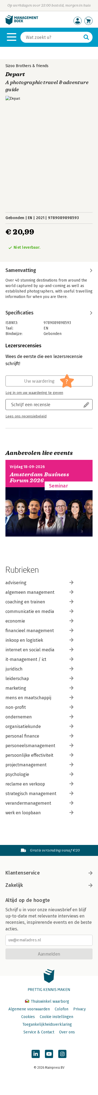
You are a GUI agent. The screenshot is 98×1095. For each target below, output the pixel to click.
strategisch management (30, 793)
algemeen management (29, 592)
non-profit (15, 707)
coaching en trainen (25, 601)
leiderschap (17, 678)
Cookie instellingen (56, 1016)
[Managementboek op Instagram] (62, 1054)
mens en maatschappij (28, 697)
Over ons (67, 1032)
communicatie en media (29, 611)
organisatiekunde (23, 726)
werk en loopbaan (23, 812)
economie (15, 621)
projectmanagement (26, 764)
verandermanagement (28, 803)
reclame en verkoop (25, 784)
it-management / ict (25, 659)
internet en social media (29, 649)
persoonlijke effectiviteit (29, 755)
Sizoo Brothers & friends (26, 66)
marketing (15, 688)
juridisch (14, 669)
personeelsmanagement (30, 745)
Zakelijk (14, 885)
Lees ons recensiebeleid (26, 416)
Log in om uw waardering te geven (34, 393)
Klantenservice (22, 873)
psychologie (17, 774)
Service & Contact (38, 1032)
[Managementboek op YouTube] (49, 1054)
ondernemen (18, 717)
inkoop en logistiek (24, 640)
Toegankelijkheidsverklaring (47, 1024)
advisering (15, 582)
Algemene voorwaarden (29, 1009)
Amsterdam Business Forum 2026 (39, 477)
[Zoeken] (86, 37)
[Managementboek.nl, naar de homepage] (21, 23)
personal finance (22, 736)
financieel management (29, 630)
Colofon (61, 1009)
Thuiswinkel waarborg (49, 1001)
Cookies (28, 1016)
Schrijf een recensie (30, 404)
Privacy (79, 1009)
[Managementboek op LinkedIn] (36, 1054)
